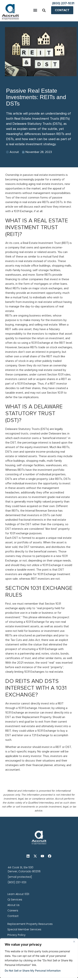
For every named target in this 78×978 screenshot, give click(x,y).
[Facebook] (49, 856)
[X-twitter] (35, 856)
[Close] (74, 941)
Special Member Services (24, 929)
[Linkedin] (28, 856)
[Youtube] (42, 856)
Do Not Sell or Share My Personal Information (33, 970)
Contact (13, 916)
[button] (35, 10)
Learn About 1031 (18, 894)
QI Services (14, 899)
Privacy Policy (16, 935)
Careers (12, 910)
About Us (13, 905)
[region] (39, 958)
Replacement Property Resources (30, 924)
